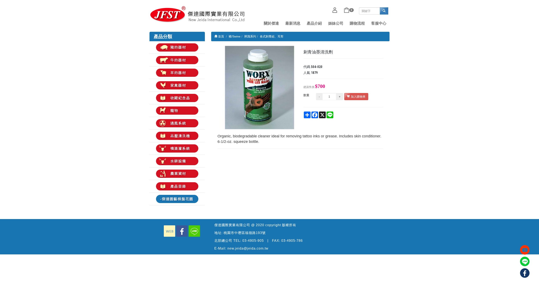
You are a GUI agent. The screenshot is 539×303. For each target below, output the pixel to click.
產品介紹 (314, 23)
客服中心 (378, 23)
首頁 (220, 36)
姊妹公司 (335, 23)
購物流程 (357, 23)
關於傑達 (271, 23)
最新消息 (292, 23)
